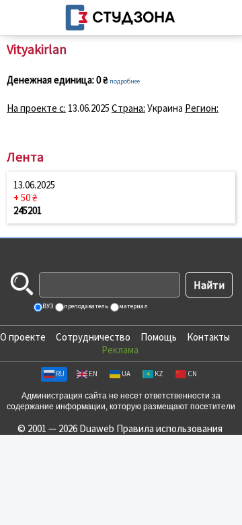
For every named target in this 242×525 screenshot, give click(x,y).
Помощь (158, 336)
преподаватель (85, 306)
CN (192, 373)
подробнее (125, 81)
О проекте (23, 336)
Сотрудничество (93, 336)
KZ (159, 373)
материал (133, 306)
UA (126, 373)
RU (60, 373)
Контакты (208, 336)
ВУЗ (47, 306)
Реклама (120, 349)
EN (93, 373)
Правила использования (169, 428)
